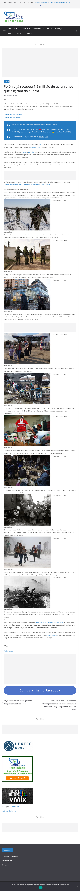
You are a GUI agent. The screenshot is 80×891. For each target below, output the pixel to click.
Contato (28, 34)
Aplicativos (13, 29)
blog (16, 95)
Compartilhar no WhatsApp (13, 114)
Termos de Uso (7, 860)
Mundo (11, 34)
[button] (43, 28)
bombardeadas (51, 635)
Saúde (49, 29)
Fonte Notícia (8, 651)
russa (25, 152)
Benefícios (37, 29)
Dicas (19, 34)
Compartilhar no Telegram (12, 117)
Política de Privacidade (10, 856)
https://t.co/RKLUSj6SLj (63, 132)
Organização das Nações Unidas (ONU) (49, 622)
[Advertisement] (40, 62)
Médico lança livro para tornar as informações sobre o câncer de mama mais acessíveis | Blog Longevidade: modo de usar (59, 705)
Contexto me (14, 807)
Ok (40, 888)
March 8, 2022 (43, 137)
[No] (77, 886)
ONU (40, 145)
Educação (59, 29)
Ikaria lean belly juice (9, 811)
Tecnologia (25, 29)
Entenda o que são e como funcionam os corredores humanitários (27, 185)
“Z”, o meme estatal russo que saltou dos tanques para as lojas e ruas (20, 702)
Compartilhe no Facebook (40, 690)
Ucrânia (31, 152)
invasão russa (35, 147)
